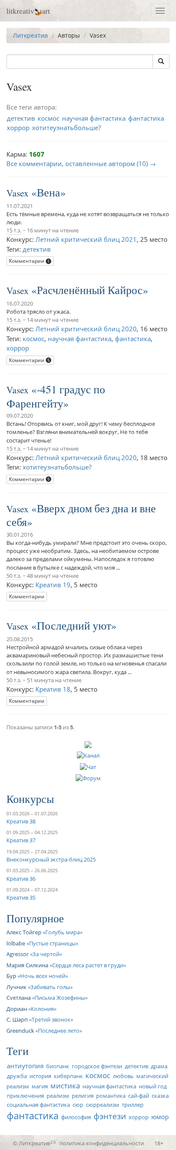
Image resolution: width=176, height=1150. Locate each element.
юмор (160, 1116)
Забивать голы (50, 987)
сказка (160, 1095)
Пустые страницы (52, 943)
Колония (42, 1009)
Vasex (17, 193)
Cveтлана (18, 997)
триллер (133, 1104)
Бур (11, 976)
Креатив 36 (20, 879)
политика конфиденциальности (101, 1143)
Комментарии (29, 260)
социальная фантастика (38, 1104)
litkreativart (28, 11)
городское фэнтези (97, 1066)
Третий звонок (51, 1019)
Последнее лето (58, 1030)
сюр (78, 1104)
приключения (25, 1095)
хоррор (18, 127)
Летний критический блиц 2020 (86, 328)
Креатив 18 (52, 689)
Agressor (17, 954)
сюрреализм (102, 1104)
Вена (48, 192)
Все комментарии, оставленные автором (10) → (81, 163)
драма (159, 1066)
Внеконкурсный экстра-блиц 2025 (51, 859)
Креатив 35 (20, 897)
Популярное (35, 918)
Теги (17, 1050)
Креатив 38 (20, 821)
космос (48, 118)
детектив (21, 118)
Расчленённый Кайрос (90, 289)
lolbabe (15, 943)
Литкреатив (30, 35)
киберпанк (68, 1076)
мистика (65, 1086)
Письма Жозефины (60, 997)
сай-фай (138, 1095)
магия (40, 1086)
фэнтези (110, 1116)
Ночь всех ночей (42, 976)
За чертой (45, 954)
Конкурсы (30, 798)
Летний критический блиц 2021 (86, 239)
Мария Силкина (27, 965)
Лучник (16, 987)
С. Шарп (17, 1019)
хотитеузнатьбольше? (66, 127)
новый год (153, 1086)
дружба (17, 1076)
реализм (58, 1095)
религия (83, 1095)
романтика (111, 1095)
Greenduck (20, 1030)
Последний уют (74, 625)
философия (76, 1117)
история (40, 1076)
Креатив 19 (52, 584)
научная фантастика (94, 118)
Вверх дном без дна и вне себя (81, 515)
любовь (123, 1076)
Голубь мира (62, 932)
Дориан (16, 1009)
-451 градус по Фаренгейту (55, 396)
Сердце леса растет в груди (87, 965)
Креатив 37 (20, 840)
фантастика (146, 118)
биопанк (57, 1066)
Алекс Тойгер (23, 932)
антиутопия (25, 1065)
